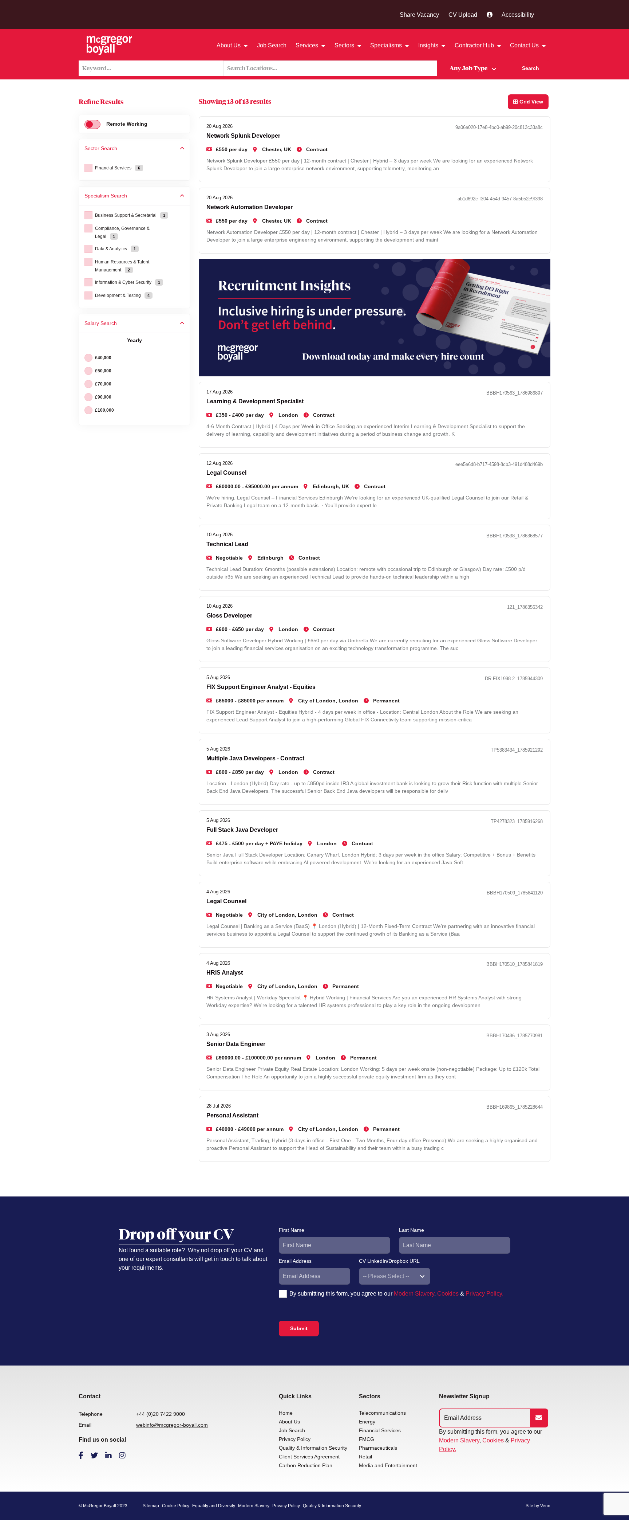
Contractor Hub (475, 45)
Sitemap (151, 1505)
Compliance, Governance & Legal (122, 232)
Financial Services (117, 168)
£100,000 (104, 410)
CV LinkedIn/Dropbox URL (389, 1261)
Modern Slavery (414, 1293)
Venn (545, 1505)
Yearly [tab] (134, 340)
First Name (291, 1230)
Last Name (411, 1230)
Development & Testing (122, 295)
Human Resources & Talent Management (122, 266)
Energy (367, 1422)
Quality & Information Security (313, 1448)
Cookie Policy (175, 1505)
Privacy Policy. (484, 1293)
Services (308, 45)
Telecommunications (382, 1413)
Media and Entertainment (388, 1465)
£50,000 (103, 370)
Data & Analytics (115, 248)
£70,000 (103, 384)
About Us (229, 45)
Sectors (345, 45)
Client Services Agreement (309, 1457)
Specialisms (386, 45)
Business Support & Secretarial (130, 215)
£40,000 (103, 357)
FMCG (366, 1439)
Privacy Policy (294, 1439)
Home (286, 1413)
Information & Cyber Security (127, 282)
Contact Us (525, 45)
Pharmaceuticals (378, 1448)
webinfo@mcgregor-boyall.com (172, 1425)
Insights (429, 45)
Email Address (295, 1261)
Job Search (271, 45)
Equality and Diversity (213, 1505)
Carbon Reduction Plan (305, 1465)
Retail (365, 1457)
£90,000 (103, 397)
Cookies (448, 1293)
